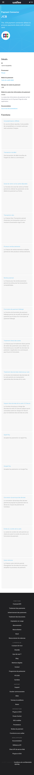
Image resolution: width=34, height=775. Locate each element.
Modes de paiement (17, 729)
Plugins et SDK (17, 712)
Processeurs (17, 725)
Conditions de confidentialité (22, 762)
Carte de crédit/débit (7, 80)
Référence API (17, 745)
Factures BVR (17, 604)
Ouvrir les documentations (9, 108)
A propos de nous (17, 645)
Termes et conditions (17, 700)
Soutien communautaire (17, 691)
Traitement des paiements (17, 608)
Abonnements (17, 625)
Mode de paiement (7, 77)
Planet (3, 73)
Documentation (6, 106)
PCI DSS (17, 675)
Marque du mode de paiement (10, 85)
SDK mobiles (17, 720)
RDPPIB (17, 764)
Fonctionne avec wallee (17, 733)
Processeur (4, 70)
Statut (17, 704)
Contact (17, 667)
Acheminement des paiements (17, 612)
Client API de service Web (17, 749)
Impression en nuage (17, 621)
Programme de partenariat (17, 671)
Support (17, 687)
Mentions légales (17, 663)
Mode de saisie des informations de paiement (15, 92)
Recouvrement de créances (17, 638)
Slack (17, 634)
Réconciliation (17, 629)
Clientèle (17, 650)
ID (2, 63)
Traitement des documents (17, 617)
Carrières (17, 680)
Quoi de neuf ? (17, 654)
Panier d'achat (17, 716)
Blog (17, 658)
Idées (17, 696)
